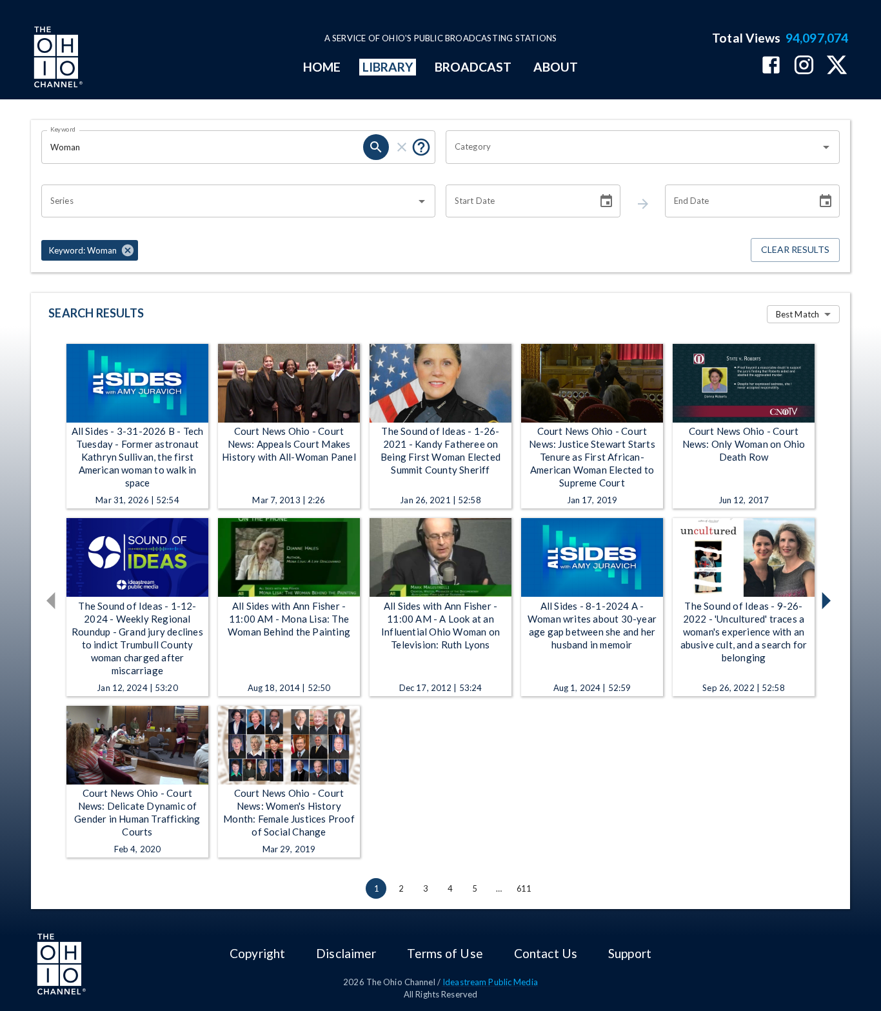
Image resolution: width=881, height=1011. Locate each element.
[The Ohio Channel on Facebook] (771, 66)
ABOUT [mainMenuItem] (555, 66)
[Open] (826, 147)
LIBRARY (387, 66)
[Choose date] (606, 201)
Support (629, 953)
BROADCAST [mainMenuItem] (473, 66)
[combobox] (633, 147)
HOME (322, 66)
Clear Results (795, 249)
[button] (89, 250)
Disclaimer (346, 953)
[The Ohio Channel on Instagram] (804, 66)
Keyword (63, 129)
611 (524, 888)
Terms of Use (444, 953)
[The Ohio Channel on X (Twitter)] (837, 66)
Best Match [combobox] (797, 314)
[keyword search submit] (376, 147)
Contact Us (545, 953)
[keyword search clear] (402, 147)
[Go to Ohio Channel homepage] (56, 59)
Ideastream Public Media (490, 982)
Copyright (257, 953)
